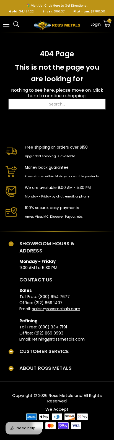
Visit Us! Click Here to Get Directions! (59, 5)
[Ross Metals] (57, 24)
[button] (6, 24)
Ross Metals (61, 395)
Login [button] (96, 24)
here (33, 96)
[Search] (16, 24)
